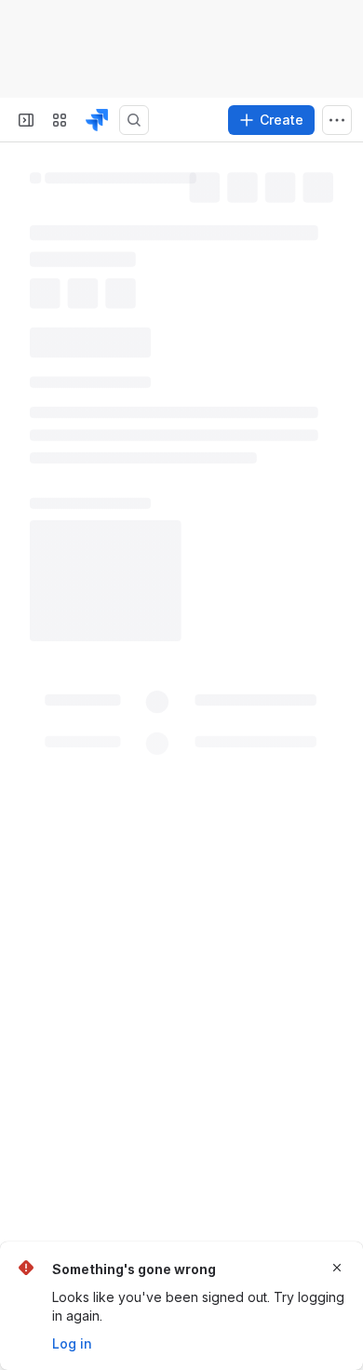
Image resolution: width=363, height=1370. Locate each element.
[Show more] (337, 120)
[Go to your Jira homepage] (97, 120)
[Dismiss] (337, 1267)
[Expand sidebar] (26, 120)
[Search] (134, 120)
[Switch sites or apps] (59, 120)
